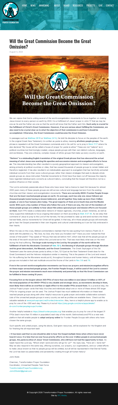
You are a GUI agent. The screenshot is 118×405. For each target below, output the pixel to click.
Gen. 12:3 (56, 245)
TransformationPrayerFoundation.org (25, 368)
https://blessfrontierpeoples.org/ (47, 311)
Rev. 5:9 (79, 260)
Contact (110, 5)
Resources (78, 5)
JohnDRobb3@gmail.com (20, 371)
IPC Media (62, 395)
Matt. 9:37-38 (86, 214)
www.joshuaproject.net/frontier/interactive (45, 300)
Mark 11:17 (93, 144)
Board (66, 5)
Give (100, 5)
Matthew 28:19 (34, 138)
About (57, 5)
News (33, 5)
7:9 (88, 260)
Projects (90, 5)
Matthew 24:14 (50, 138)
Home (24, 5)
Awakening (44, 5)
